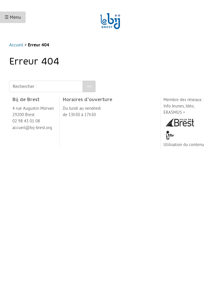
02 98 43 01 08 (26, 121)
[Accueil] (110, 18)
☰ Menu (13, 17)
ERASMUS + (174, 112)
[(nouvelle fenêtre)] (179, 122)
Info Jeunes (173, 106)
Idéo (190, 106)
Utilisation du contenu (183, 144)
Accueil (16, 45)
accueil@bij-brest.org (32, 127)
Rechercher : (25, 86)
